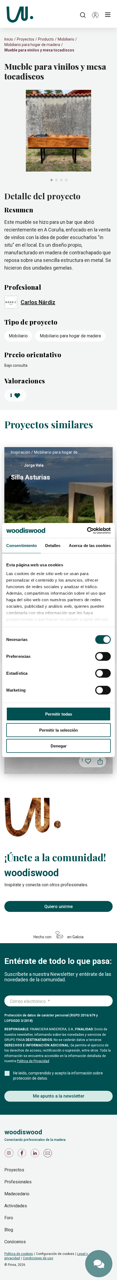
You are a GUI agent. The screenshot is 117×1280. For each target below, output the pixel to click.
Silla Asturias (30, 477)
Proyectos (25, 39)
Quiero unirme (58, 906)
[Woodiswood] (20, 15)
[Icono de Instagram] (9, 1154)
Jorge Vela (34, 465)
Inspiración (20, 452)
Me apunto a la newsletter (58, 1096)
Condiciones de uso (38, 1258)
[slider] (58, 136)
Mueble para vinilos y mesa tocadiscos (39, 50)
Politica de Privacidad (33, 1061)
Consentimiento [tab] (21, 545)
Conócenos (15, 1241)
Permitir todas (58, 714)
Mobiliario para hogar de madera (32, 44)
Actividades (15, 1205)
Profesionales (18, 1181)
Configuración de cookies (55, 1254)
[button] (95, 15)
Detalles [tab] (53, 545)
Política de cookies (18, 1254)
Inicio (8, 39)
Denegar (59, 746)
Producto (46, 39)
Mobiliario (66, 39)
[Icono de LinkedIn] (35, 1154)
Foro (8, 1217)
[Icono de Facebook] (22, 1154)
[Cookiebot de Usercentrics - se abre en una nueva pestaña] (87, 530)
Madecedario (16, 1193)
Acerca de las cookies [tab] (90, 545)
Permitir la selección (58, 730)
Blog (8, 1229)
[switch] (103, 656)
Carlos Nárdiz (38, 302)
